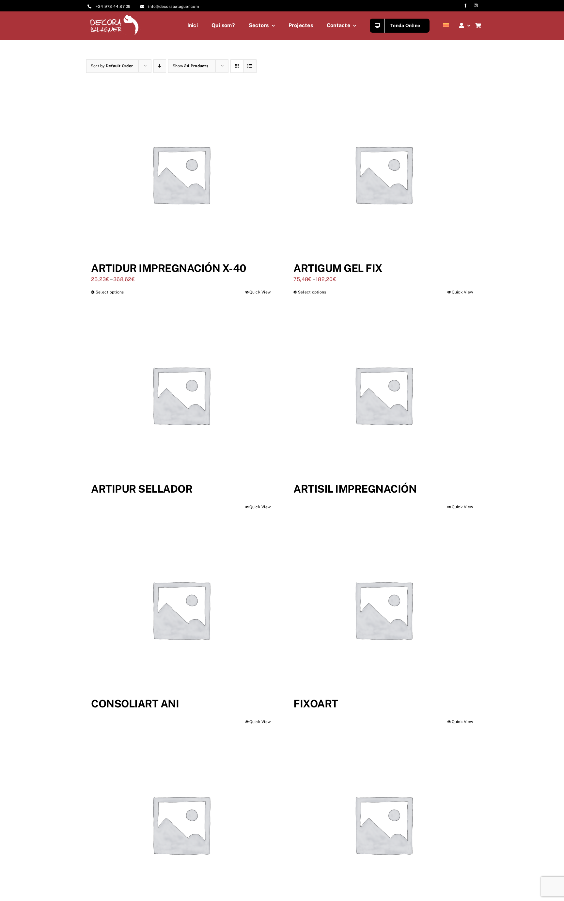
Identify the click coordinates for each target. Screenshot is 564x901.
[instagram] (476, 6)
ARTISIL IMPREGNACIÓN (354, 489)
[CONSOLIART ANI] (180, 609)
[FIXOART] (383, 609)
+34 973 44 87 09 (113, 6)
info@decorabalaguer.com (173, 6)
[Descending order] (159, 66)
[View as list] (249, 66)
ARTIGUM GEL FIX (338, 268)
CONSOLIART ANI (135, 704)
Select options (110, 292)
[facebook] (465, 6)
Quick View (260, 292)
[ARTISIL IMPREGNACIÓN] (383, 394)
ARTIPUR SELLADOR (141, 489)
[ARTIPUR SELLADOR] (180, 394)
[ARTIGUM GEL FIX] (383, 174)
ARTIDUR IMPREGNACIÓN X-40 (168, 268)
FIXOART (315, 704)
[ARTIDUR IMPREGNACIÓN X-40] (180, 174)
